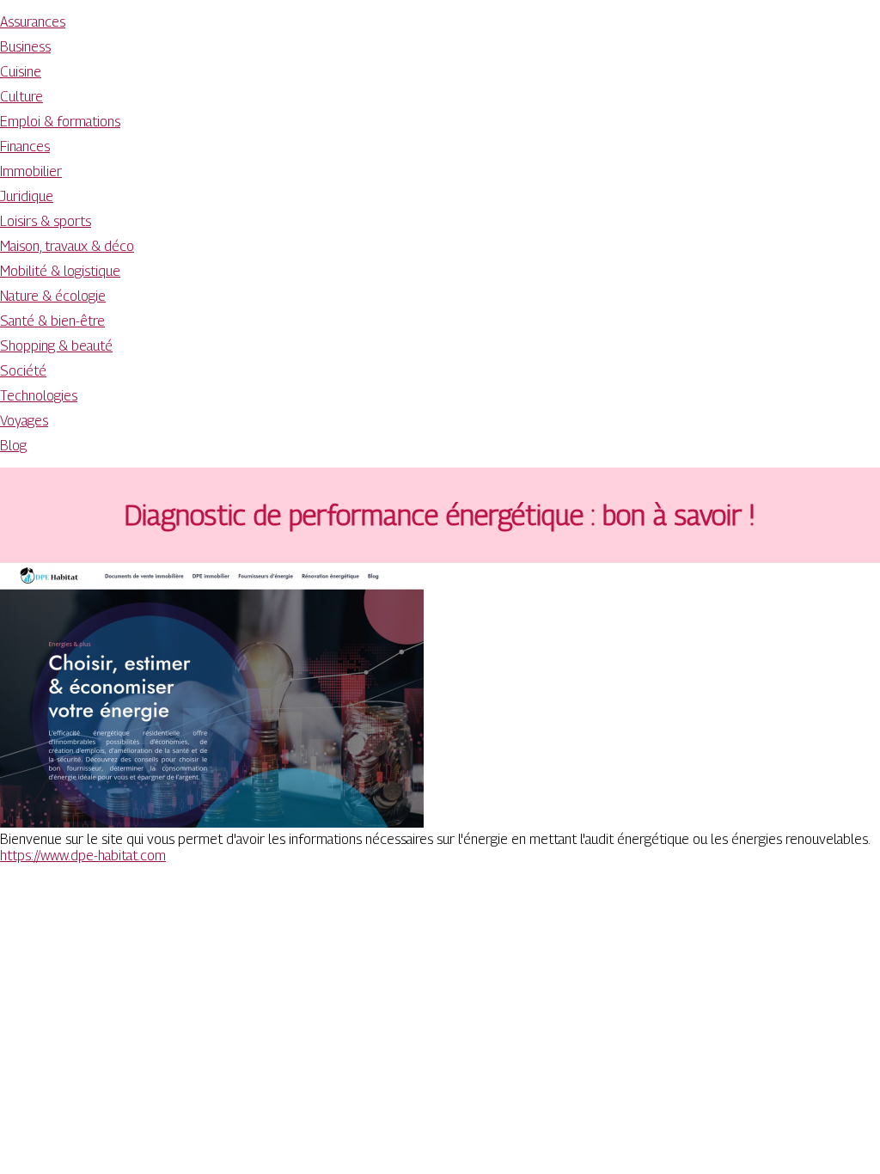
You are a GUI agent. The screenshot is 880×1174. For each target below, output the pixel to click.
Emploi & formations (60, 121)
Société (23, 371)
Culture (21, 97)
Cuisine (20, 72)
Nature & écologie (53, 296)
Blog (13, 445)
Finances (25, 146)
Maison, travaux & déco (67, 246)
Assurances (32, 22)
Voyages (24, 421)
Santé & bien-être (52, 321)
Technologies (38, 396)
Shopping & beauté (56, 346)
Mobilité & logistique (60, 271)
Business (25, 47)
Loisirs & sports (45, 221)
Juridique (26, 196)
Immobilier (31, 171)
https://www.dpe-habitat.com (83, 855)
